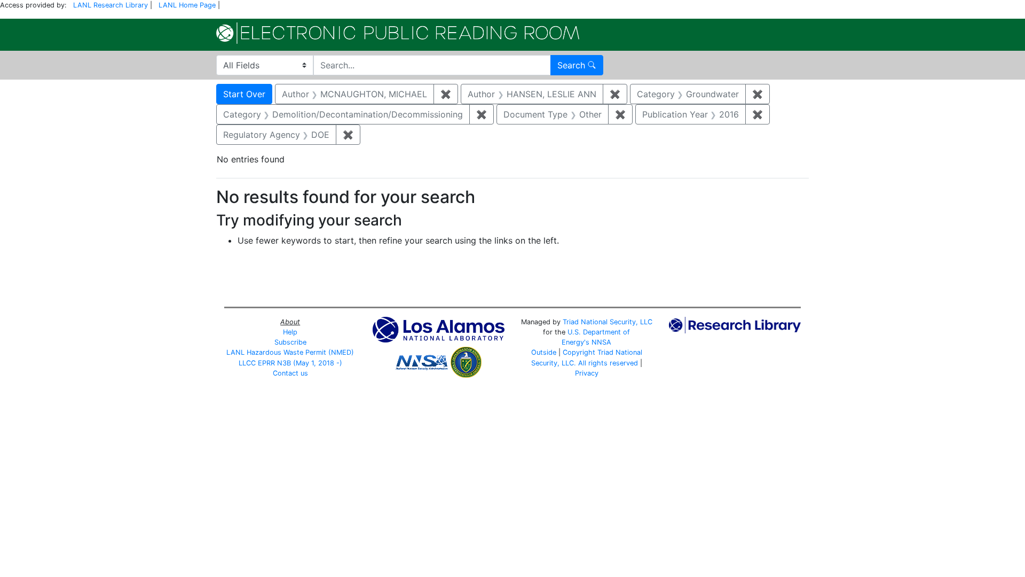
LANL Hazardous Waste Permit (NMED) (290, 352)
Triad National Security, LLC (607, 322)
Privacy (586, 373)
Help (290, 332)
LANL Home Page (187, 5)
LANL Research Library (110, 5)
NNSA (601, 342)
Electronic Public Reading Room (397, 33)
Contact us (290, 373)
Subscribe (290, 342)
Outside (543, 352)
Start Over (244, 94)
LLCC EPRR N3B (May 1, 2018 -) (290, 363)
